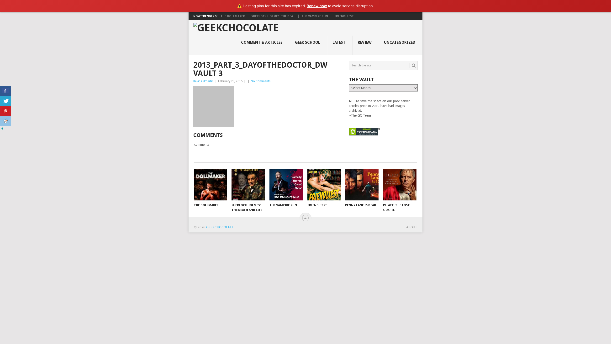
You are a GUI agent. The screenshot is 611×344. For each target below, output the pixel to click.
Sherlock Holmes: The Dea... (273, 16)
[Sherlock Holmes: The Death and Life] (248, 184)
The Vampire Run (315, 16)
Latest (338, 42)
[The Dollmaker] (210, 184)
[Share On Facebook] (5, 91)
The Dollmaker (233, 16)
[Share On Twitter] (5, 101)
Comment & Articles (262, 42)
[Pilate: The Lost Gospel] (399, 184)
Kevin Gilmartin (203, 81)
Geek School (307, 42)
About (411, 227)
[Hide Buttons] (2, 130)
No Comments (260, 81)
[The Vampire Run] (286, 184)
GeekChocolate (220, 227)
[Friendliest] (324, 184)
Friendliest (344, 16)
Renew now (317, 6)
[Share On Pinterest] (5, 111)
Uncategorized (399, 42)
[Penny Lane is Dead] (362, 184)
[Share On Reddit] (5, 121)
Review (365, 42)
